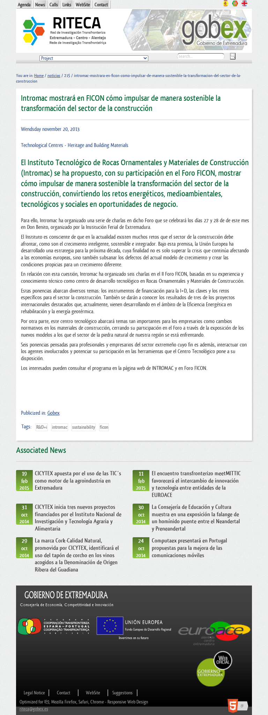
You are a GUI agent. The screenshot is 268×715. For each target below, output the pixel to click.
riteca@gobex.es (34, 709)
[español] (226, 4)
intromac (59, 427)
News (40, 4)
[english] (244, 4)
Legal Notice (34, 693)
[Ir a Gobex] (214, 685)
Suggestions (122, 693)
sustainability (83, 427)
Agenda (24, 4)
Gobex (53, 413)
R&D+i (41, 427)
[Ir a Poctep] (53, 634)
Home (39, 75)
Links (66, 4)
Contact (101, 4)
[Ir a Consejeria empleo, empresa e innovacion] (67, 613)
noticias (53, 75)
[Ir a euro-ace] (214, 647)
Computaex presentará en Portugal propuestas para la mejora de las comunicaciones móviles (189, 548)
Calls (54, 4)
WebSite (83, 4)
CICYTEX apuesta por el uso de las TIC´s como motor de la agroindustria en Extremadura (78, 481)
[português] (235, 4)
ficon (104, 427)
